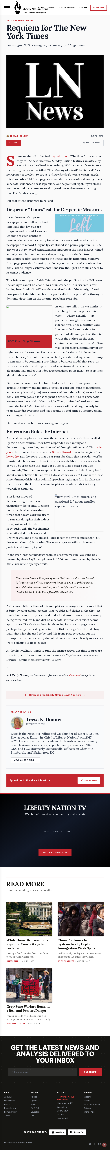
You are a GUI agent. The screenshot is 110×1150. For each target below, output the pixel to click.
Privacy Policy (10, 1112)
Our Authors (9, 1100)
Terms (7, 1115)
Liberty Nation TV (65, 1103)
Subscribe (90, 1072)
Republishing (10, 1108)
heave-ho (12, 456)
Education (35, 1112)
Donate (87, 1100)
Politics (34, 1097)
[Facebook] (94, 1144)
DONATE (83, 7)
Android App (89, 1112)
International (62, 1118)
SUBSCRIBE (98, 7)
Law (32, 1115)
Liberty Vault (62, 1111)
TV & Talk (35, 1108)
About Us (8, 1097)
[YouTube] (99, 1144)
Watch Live (62, 1107)
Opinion (34, 1100)
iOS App (87, 1108)
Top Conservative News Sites (65, 1098)
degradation (59, 156)
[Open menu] (7, 7)
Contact (7, 1104)
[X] (90, 1144)
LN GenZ (61, 1114)
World (33, 1104)
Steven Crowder (63, 452)
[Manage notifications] (104, 1145)
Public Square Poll (92, 1104)
